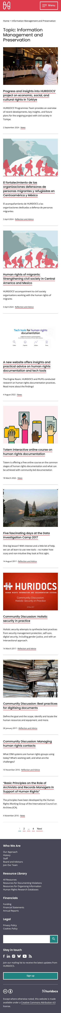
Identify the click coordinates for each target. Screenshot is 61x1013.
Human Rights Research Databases (20, 889)
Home (6, 20)
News (23, 127)
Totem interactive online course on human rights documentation (27, 452)
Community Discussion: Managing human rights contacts (27, 744)
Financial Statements (13, 907)
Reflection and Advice (24, 219)
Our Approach (10, 851)
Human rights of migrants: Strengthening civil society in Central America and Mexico (29, 279)
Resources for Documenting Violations (22, 883)
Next (39, 828)
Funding (7, 904)
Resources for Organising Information (22, 886)
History (6, 855)
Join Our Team (10, 865)
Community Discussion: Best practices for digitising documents (30, 706)
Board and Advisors (13, 861)
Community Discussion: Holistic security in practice (25, 619)
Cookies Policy (10, 928)
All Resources (10, 879)
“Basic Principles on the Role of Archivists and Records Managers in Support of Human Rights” (28, 787)
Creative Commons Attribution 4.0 (38, 1002)
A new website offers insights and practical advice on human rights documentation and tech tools (26, 366)
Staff (5, 858)
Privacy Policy (10, 925)
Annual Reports (11, 910)
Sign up (30, 975)
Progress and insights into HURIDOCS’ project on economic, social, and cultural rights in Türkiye (29, 95)
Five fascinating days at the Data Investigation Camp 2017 (26, 535)
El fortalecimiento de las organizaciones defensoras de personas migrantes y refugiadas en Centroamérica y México (29, 189)
